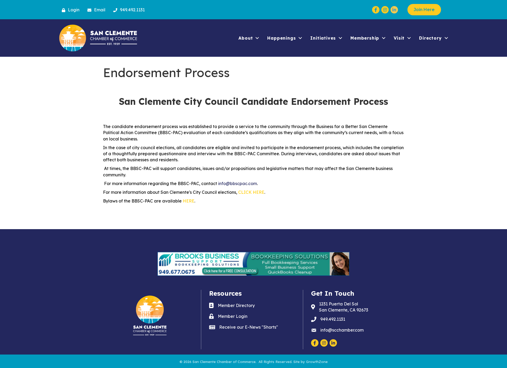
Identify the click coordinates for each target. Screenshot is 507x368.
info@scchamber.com (342, 330)
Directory (430, 38)
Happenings (281, 38)
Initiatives (323, 38)
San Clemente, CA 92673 (343, 307)
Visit (399, 38)
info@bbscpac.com (237, 183)
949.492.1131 (332, 319)
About (245, 38)
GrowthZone (317, 362)
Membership (364, 38)
